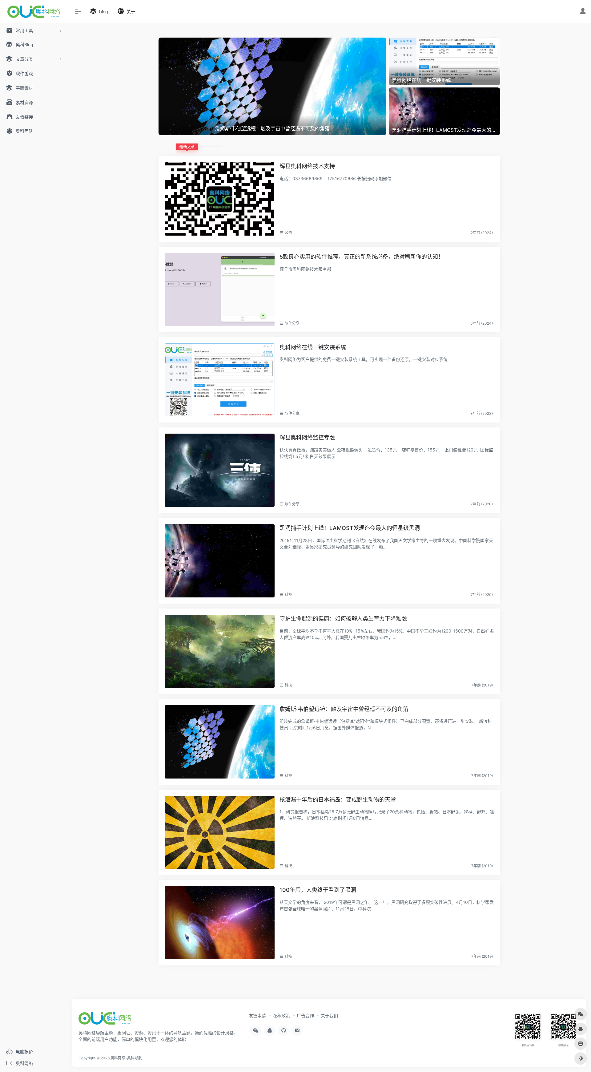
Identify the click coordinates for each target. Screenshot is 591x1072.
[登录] (583, 12)
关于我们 (329, 1015)
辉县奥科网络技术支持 (307, 166)
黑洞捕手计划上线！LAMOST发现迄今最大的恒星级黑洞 (349, 528)
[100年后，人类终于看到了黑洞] (220, 922)
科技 (288, 594)
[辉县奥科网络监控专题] (220, 470)
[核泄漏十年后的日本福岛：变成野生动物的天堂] (220, 832)
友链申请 (257, 1015)
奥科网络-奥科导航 (126, 1058)
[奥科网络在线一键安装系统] (220, 380)
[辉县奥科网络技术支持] (220, 199)
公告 (288, 232)
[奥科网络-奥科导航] (104, 1020)
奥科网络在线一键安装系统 (312, 347)
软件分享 (292, 323)
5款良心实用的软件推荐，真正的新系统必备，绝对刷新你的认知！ (361, 256)
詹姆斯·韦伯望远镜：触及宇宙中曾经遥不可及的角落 (343, 709)
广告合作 (305, 1015)
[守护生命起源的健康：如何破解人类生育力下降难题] (220, 651)
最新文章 (187, 146)
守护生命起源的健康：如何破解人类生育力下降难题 (343, 618)
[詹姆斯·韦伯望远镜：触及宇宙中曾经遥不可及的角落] (220, 742)
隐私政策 (281, 1015)
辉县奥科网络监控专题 (307, 437)
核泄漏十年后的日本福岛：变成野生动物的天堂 (337, 799)
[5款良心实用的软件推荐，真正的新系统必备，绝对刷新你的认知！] (220, 289)
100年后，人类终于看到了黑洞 (317, 890)
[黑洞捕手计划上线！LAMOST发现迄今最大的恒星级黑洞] (220, 560)
